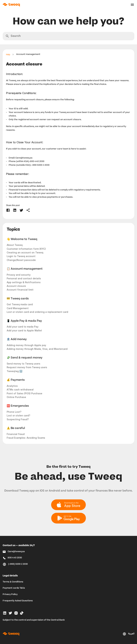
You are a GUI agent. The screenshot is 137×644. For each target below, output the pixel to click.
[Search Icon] (68, 36)
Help (8, 54)
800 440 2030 (15, 558)
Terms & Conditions (13, 582)
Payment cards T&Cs (14, 588)
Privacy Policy (10, 594)
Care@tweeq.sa (23, 158)
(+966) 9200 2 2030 (18, 564)
